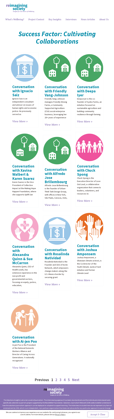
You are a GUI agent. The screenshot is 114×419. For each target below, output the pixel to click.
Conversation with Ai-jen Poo (24, 339)
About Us (104, 19)
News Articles (88, 19)
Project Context (36, 19)
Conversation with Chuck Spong (88, 170)
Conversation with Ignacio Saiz (23, 90)
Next (75, 379)
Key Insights (55, 19)
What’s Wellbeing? (14, 19)
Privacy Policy (60, 414)
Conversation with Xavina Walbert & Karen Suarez (23, 172)
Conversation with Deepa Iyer (88, 90)
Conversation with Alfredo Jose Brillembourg (56, 175)
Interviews (71, 19)
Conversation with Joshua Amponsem (88, 249)
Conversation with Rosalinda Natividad (57, 253)
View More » (20, 121)
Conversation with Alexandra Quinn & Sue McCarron (23, 254)
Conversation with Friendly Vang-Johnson (56, 90)
